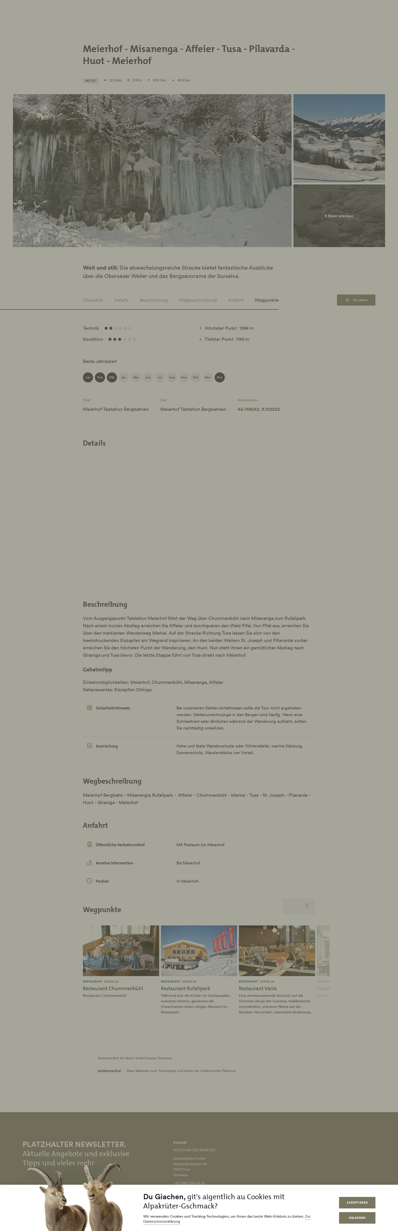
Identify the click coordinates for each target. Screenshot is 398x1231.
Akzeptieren (357, 1202)
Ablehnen (357, 1217)
